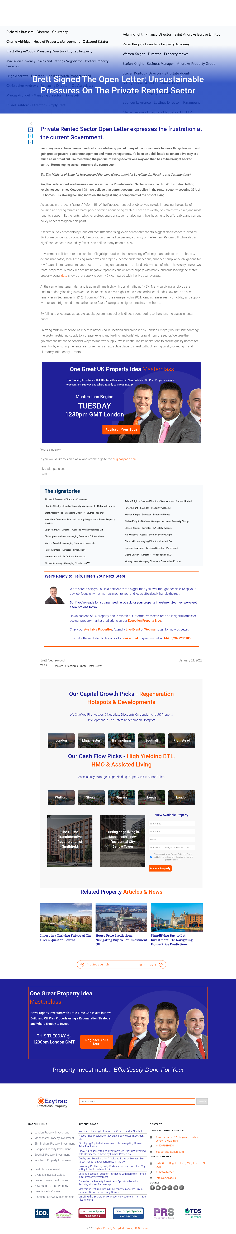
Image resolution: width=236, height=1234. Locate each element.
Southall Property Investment (52, 1154)
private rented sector (90, 666)
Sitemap (145, 1228)
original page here (125, 459)
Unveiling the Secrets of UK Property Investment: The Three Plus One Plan (112, 1198)
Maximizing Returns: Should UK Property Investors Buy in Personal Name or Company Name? (112, 1190)
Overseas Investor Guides (50, 1174)
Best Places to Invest (47, 1169)
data (64, 275)
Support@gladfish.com (170, 1151)
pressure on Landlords (66, 666)
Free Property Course (47, 1191)
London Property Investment (52, 1132)
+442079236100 (165, 1145)
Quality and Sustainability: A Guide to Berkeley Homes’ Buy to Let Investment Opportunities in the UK (112, 1160)
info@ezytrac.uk (166, 1178)
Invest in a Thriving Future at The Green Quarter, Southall (66, 926)
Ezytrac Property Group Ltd (109, 1228)
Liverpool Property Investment (53, 1149)
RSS (137, 1228)
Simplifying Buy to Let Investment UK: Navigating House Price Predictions (177, 926)
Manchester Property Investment (54, 1138)
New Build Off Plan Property (51, 1185)
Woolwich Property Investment (53, 1160)
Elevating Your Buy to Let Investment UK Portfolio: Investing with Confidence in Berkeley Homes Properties (112, 1152)
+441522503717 (165, 1171)
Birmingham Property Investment (55, 1143)
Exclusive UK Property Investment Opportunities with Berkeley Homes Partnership (112, 1183)
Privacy (130, 1228)
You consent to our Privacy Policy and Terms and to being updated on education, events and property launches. (173, 857)
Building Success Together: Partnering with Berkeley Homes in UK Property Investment (112, 1175)
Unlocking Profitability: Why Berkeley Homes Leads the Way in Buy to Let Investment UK (112, 1168)
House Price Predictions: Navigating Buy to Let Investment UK (121, 926)
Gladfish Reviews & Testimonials (54, 1197)
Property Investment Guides (51, 1180)
